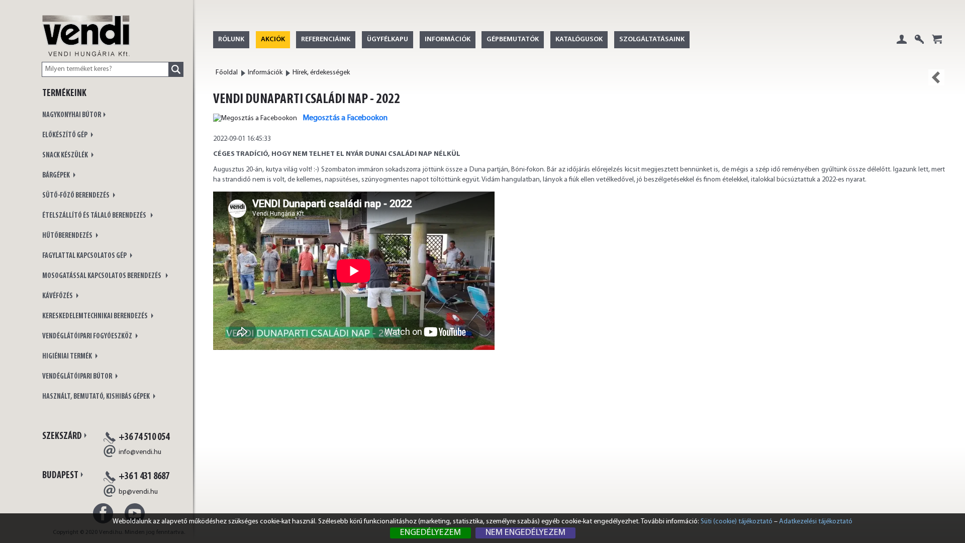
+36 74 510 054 (144, 437)
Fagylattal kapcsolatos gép (85, 256)
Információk (447, 39)
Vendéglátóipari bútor (77, 377)
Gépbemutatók (513, 39)
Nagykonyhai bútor (71, 115)
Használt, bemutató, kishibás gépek (96, 397)
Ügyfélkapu (387, 39)
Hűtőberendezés (67, 236)
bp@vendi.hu (138, 492)
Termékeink (64, 93)
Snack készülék (65, 155)
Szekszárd (62, 436)
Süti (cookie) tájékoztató (737, 521)
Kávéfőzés (58, 296)
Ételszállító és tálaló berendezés (95, 216)
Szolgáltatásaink (652, 39)
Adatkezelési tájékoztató (815, 521)
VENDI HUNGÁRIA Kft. (86, 46)
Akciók (273, 39)
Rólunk (231, 39)
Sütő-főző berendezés (76, 196)
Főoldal (227, 72)
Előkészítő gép (65, 135)
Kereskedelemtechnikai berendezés (95, 316)
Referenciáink (325, 39)
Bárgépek (56, 175)
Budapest (60, 476)
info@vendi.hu (140, 452)
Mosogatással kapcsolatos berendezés (102, 276)
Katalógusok (579, 39)
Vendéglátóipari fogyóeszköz (87, 336)
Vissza (936, 77)
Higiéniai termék (67, 356)
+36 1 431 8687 (144, 477)
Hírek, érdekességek (321, 72)
